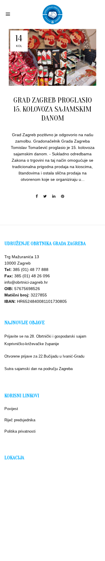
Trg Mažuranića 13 (21, 256)
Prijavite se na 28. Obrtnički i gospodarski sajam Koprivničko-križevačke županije (45, 340)
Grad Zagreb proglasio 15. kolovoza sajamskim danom (52, 109)
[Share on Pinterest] (62, 196)
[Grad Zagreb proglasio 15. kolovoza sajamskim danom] (52, 57)
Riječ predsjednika (19, 420)
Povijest (11, 409)
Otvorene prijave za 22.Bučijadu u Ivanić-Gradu (44, 356)
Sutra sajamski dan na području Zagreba (38, 369)
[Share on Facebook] (37, 196)
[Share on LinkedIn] (53, 196)
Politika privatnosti (20, 431)
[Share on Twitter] (45, 196)
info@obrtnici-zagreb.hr (26, 282)
